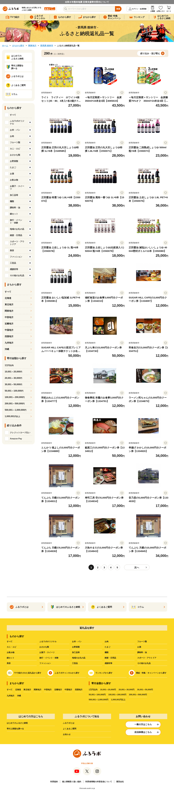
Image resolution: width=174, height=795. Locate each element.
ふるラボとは (68, 723)
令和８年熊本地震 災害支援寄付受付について (87, 2)
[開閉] (30, 122)
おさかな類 (44, 647)
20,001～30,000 (13, 378)
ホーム (5, 45)
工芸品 (75, 663)
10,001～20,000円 (108, 689)
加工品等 (76, 652)
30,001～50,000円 (145, 689)
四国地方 (9, 336)
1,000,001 (12, 416)
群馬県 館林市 (46, 45)
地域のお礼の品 (78, 658)
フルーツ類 (142, 641)
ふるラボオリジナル (48, 641)
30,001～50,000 (13, 384)
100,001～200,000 (15, 397)
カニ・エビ (11, 647)
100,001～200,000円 (117, 694)
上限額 (152, 11)
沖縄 (7, 349)
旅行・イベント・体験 (48, 658)
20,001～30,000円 (126, 689)
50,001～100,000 (14, 391)
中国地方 (9, 330)
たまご (107, 647)
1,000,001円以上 (118, 699)
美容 (9, 663)
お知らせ (67, 734)
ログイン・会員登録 (139, 9)
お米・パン (77, 641)
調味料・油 (142, 652)
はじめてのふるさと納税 (17, 723)
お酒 (139, 647)
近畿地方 (9, 323)
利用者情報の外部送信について (98, 781)
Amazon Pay (16, 438)
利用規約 (54, 781)
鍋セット (10, 658)
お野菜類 (76, 647)
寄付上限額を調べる (15, 729)
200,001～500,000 (15, 403)
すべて (13, 115)
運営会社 (120, 781)
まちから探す (18, 45)
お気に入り (161, 11)
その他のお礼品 (144, 663)
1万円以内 (93, 689)
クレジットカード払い (20, 432)
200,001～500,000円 (138, 694)
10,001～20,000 (13, 371)
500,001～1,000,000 (15, 410)
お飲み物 (10, 652)
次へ (136, 567)
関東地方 (32, 45)
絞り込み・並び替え (150, 53)
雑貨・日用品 (110, 658)
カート (168, 11)
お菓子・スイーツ (47, 652)
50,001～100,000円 (97, 694)
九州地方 (9, 343)
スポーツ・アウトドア (146, 658)
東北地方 (9, 304)
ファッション (45, 663)
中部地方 (9, 317)
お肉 (106, 641)
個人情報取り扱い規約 (71, 781)
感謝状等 (108, 663)
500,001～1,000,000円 (98, 699)
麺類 (106, 652)
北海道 (8, 298)
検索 (118, 9)
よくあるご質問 (69, 729)
